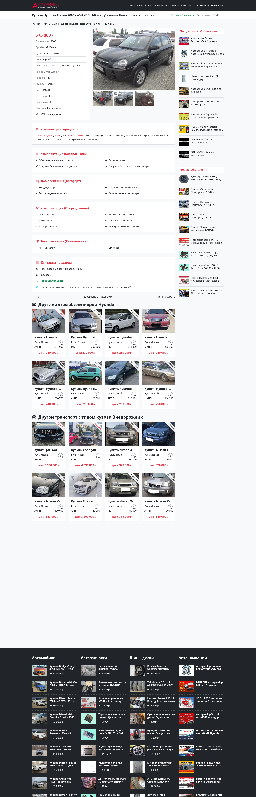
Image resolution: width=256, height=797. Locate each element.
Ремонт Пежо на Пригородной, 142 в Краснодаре (202, 203)
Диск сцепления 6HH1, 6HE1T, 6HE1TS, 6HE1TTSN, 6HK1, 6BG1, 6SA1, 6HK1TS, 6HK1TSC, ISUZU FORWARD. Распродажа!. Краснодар (206, 178)
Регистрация (204, 15)
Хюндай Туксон (44, 135)
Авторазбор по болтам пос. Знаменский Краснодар (207, 65)
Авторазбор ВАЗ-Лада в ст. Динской (206, 90)
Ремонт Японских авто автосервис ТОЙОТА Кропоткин (204, 229)
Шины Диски (177, 5)
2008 (57, 135)
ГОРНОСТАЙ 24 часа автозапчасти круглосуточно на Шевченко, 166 (202, 141)
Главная (36, 23)
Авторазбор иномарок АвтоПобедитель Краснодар (207, 52)
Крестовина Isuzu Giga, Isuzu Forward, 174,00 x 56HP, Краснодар (204, 254)
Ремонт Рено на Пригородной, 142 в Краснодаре (202, 216)
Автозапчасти (157, 5)
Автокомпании (198, 5)
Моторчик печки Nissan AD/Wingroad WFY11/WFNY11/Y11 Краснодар (205, 103)
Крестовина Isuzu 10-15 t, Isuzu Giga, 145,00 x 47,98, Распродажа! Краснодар (205, 266)
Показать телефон (51, 281)
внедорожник (75, 135)
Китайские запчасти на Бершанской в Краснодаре (206, 241)
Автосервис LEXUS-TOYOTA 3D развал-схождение (206, 292)
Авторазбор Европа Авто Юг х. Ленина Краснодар (205, 116)
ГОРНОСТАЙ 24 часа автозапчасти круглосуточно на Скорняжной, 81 (202, 154)
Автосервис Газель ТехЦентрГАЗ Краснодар (205, 40)
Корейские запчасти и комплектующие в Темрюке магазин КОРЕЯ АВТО (207, 128)
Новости (217, 5)
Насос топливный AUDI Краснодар (204, 78)
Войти (217, 15)
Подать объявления (182, 15)
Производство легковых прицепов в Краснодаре (205, 279)
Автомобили (137, 5)
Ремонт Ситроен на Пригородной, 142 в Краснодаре (202, 191)
